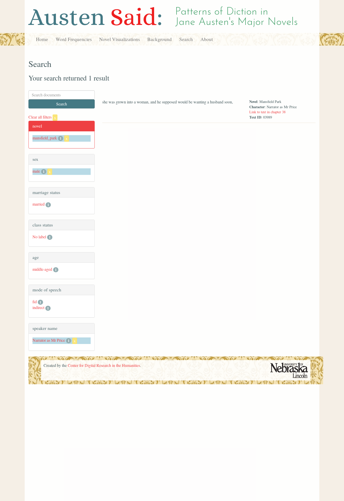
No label (39, 236)
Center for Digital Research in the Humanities (104, 365)
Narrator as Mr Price (48, 340)
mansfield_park (44, 137)
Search (186, 39)
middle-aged (42, 269)
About (206, 39)
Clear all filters (42, 117)
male (36, 171)
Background (159, 39)
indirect (38, 307)
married (38, 204)
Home (42, 39)
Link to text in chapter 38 (267, 111)
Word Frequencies (74, 39)
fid (34, 301)
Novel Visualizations (119, 39)
